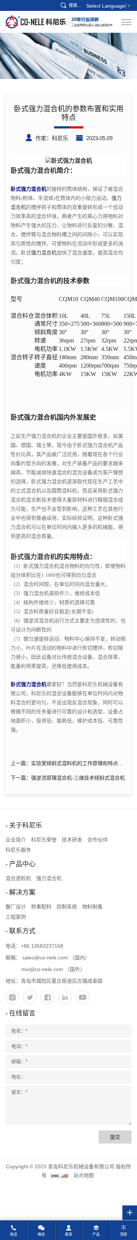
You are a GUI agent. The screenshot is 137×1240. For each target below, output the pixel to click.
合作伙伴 (97, 840)
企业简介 (15, 840)
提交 (115, 1137)
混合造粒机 (18, 878)
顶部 (123, 1234)
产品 (96, 1234)
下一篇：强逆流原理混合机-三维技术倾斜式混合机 (68, 778)
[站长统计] (59, 1175)
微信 (41, 1234)
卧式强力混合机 (34, 281)
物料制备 (92, 907)
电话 (13, 1234)
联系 (68, 1234)
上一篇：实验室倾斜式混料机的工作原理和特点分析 (67, 764)
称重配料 (41, 907)
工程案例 (15, 917)
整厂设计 (15, 907)
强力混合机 (40, 170)
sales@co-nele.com (45, 957)
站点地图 (83, 1175)
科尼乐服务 (18, 850)
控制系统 (67, 907)
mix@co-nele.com (42, 969)
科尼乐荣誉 (44, 840)
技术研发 (72, 840)
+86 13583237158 (42, 946)
